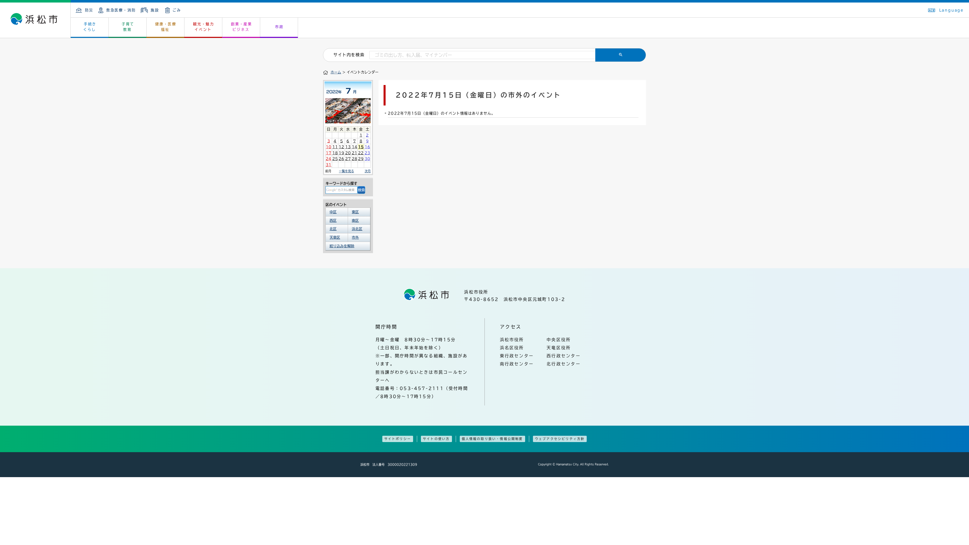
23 (367, 153)
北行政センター (564, 364)
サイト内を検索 (348, 55)
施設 (155, 10)
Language (951, 10)
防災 (89, 10)
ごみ (177, 10)
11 (335, 147)
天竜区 (335, 237)
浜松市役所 (512, 340)
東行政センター (517, 356)
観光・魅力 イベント (203, 26)
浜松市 (35, 20)
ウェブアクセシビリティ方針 (560, 438)
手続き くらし (90, 26)
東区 (355, 212)
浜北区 (357, 229)
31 (328, 165)
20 (348, 153)
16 (367, 147)
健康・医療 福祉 (165, 26)
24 (328, 158)
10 (328, 147)
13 (348, 147)
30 (367, 158)
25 (335, 158)
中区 (333, 212)
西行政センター (564, 356)
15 (361, 147)
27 (348, 158)
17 (328, 153)
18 (335, 153)
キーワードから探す (341, 183)
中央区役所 (559, 340)
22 (361, 153)
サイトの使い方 (436, 438)
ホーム (336, 72)
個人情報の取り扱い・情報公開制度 (492, 438)
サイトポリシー (397, 438)
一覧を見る (346, 171)
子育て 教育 (128, 26)
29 (361, 158)
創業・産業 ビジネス (241, 26)
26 (341, 158)
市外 (355, 237)
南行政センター (517, 364)
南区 (355, 220)
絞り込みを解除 (342, 246)
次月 (368, 171)
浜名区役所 (512, 348)
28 (354, 158)
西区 (333, 220)
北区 (333, 229)
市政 (279, 27)
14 (354, 147)
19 (341, 153)
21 (354, 153)
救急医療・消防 (121, 10)
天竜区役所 (559, 348)
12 (341, 147)
